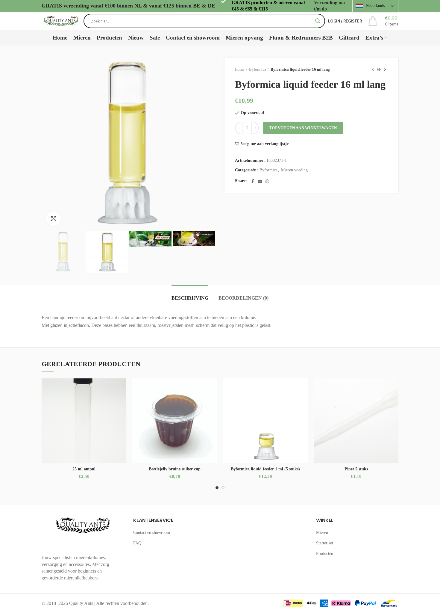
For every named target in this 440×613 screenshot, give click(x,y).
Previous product (373, 70)
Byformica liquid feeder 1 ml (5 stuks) (265, 469)
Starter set (324, 543)
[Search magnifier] (318, 21)
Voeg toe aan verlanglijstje (265, 144)
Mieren (322, 532)
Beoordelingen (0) (243, 298)
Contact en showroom (151, 532)
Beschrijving (190, 298)
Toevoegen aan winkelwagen (303, 128)
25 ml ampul (83, 469)
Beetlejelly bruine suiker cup (175, 469)
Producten (324, 553)
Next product (385, 70)
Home (240, 69)
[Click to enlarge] (53, 218)
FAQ (137, 543)
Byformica (257, 69)
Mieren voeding (294, 170)
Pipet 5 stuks (356, 469)
